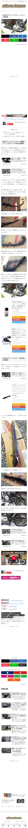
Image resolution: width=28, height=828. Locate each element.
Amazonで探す (16, 317)
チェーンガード (14, 619)
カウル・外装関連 (13, 615)
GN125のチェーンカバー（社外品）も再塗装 (14, 136)
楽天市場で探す (16, 319)
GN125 (16, 617)
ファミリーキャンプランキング (17, 603)
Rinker (18, 309)
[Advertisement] (14, 60)
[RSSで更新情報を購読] (14, 679)
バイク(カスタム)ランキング (16, 600)
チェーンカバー (6, 619)
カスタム (22, 617)
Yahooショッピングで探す (19, 322)
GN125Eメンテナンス (16, 613)
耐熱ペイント (8, 213)
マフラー (4, 621)
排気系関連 (11, 617)
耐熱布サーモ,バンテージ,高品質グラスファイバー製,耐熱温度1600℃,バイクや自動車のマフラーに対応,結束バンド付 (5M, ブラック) (19, 333)
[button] (22, 40)
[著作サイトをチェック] (7, 672)
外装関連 (4, 617)
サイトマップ (8, 821)
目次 (12, 129)
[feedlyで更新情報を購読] (20, 676)
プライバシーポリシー (20, 821)
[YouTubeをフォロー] (20, 672)
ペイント (21, 619)
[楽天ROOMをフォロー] (7, 676)
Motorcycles (5, 615)
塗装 (15, 621)
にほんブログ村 (13, 606)
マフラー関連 (21, 615)
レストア (10, 621)
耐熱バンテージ (21, 621)
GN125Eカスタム (6, 613)
